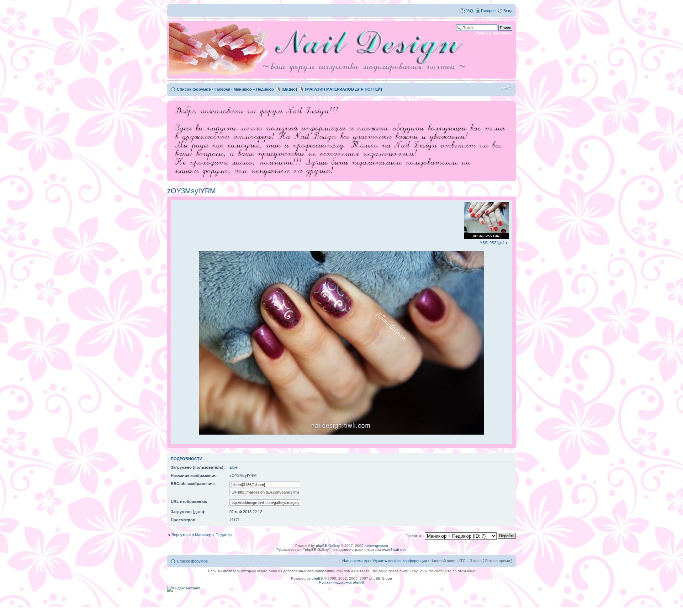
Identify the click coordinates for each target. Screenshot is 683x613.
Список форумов (194, 89)
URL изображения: (189, 501)
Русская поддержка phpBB (341, 582)
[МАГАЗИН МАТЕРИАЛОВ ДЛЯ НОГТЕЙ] (343, 89)
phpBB (317, 578)
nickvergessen (376, 546)
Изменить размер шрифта (507, 88)
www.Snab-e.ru (394, 550)
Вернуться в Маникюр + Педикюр (201, 535)
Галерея (488, 11)
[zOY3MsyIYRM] (341, 433)
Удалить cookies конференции (399, 561)
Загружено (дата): (188, 512)
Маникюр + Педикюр (254, 89)
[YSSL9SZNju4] (486, 237)
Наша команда (355, 561)
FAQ (469, 11)
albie (233, 467)
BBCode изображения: (193, 484)
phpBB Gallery (328, 546)
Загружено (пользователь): (198, 467)
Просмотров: (184, 520)
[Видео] (289, 89)
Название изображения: (194, 475)
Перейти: (414, 535)
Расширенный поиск (493, 33)
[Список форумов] (320, 50)
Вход (507, 11)
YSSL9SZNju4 (492, 243)
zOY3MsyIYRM (191, 191)
